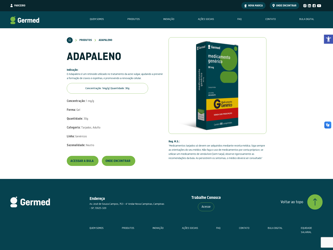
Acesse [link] (206, 206)
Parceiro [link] (19, 5)
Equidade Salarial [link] (306, 230)
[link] (328, 39)
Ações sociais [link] (206, 19)
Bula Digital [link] (306, 19)
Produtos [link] (133, 19)
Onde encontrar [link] (286, 5)
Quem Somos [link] (97, 19)
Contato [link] (270, 19)
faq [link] (239, 19)
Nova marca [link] (255, 5)
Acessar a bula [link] (82, 161)
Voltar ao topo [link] (292, 202)
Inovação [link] (168, 19)
